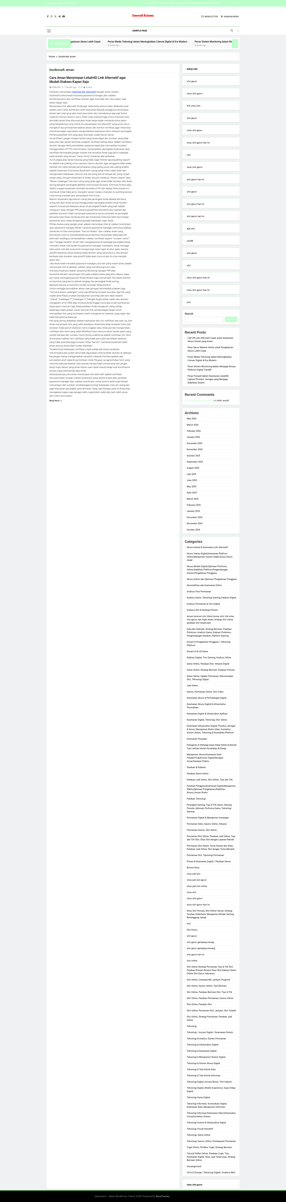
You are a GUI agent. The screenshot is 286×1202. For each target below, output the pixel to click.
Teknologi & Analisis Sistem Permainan (206, 1038)
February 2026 (194, 431)
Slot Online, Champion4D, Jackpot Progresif (208, 979)
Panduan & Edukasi (196, 767)
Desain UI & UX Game (197, 651)
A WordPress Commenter (200, 400)
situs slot (191, 892)
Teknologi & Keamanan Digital (202, 1051)
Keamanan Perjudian (197, 739)
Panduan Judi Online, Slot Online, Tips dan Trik (210, 779)
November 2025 (194, 449)
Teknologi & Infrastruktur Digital (202, 1044)
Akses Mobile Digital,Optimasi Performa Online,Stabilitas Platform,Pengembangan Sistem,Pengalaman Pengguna (207, 569)
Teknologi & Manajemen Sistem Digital (206, 1057)
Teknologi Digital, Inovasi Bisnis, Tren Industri (209, 1081)
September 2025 (195, 461)
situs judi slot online (197, 886)
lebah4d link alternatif (84, 91)
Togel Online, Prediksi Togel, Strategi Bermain (209, 1147)
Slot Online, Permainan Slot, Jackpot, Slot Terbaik (211, 1010)
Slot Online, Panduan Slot (199, 1004)
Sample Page (139, 30)
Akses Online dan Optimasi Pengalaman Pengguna (212, 579)
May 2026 (191, 418)
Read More (54, 400)
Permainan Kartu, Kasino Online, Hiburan (207, 824)
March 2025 (192, 499)
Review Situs (193, 867)
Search (189, 313)
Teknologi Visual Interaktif (200, 1129)
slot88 (190, 241)
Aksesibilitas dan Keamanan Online (204, 585)
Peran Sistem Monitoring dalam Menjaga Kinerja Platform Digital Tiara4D (183, 3)
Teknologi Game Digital (198, 1097)
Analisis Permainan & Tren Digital (203, 604)
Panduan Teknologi (196, 798)
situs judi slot (193, 873)
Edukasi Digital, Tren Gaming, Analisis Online (209, 657)
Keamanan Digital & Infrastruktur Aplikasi (207, 713)
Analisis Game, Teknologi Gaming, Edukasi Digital (211, 597)
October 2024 (193, 529)
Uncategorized (194, 1166)
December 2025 (194, 443)
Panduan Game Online (198, 773)
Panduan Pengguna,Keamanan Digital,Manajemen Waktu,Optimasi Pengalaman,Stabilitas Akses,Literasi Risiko (211, 789)
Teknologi (192, 1026)
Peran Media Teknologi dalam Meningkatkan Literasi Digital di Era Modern (113, 41)
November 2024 (194, 523)
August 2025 (193, 468)
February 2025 (194, 505)
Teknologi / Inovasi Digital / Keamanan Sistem (210, 1032)
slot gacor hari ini (195, 179)
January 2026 (193, 437)
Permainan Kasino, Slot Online (202, 830)
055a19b (56, 87)
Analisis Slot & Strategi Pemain (202, 610)
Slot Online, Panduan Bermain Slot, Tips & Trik (209, 992)
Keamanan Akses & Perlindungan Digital (206, 698)
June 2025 (192, 480)
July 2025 (191, 474)
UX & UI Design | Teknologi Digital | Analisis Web (211, 1172)
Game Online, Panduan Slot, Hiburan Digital (208, 663)
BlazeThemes (162, 1196)
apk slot (191, 228)
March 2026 (192, 425)
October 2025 (193, 455)
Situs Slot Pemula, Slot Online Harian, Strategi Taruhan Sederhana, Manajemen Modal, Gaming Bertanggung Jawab (210, 914)
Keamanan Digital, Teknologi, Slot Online (207, 719)
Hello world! (223, 400)
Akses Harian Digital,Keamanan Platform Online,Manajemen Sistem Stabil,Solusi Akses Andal (210, 557)
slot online (192, 960)
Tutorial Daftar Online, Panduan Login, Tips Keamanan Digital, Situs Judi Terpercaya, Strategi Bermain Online (211, 1156)
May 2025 (191, 486)
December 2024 (194, 517)
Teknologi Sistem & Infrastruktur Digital (206, 1122)
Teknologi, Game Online (198, 1135)
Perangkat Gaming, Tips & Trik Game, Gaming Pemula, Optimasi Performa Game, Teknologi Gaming (209, 808)
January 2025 (193, 511)
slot (189, 155)
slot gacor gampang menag (200, 942)
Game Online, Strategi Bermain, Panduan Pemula (211, 670)
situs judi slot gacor (197, 880)
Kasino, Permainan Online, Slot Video (205, 691)
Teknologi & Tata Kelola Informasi (203, 1075)
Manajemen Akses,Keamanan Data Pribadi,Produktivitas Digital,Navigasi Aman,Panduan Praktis (205, 758)
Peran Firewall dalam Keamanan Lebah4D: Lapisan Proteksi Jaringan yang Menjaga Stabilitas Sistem (208, 379)
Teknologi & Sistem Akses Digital (203, 1063)
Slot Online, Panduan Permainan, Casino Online (210, 998)
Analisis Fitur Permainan (199, 591)
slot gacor (192, 81)
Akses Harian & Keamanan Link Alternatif (207, 547)
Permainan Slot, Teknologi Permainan (205, 855)
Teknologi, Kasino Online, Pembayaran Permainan (211, 1141)
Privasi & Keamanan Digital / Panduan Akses (209, 861)
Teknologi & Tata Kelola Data (201, 1069)
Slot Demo (192, 929)
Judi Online (192, 685)
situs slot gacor (194, 93)
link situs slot (193, 105)
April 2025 (192, 492)
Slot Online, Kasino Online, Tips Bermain (207, 986)
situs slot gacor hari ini (198, 142)
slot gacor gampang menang (201, 948)
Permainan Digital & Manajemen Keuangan (208, 817)
